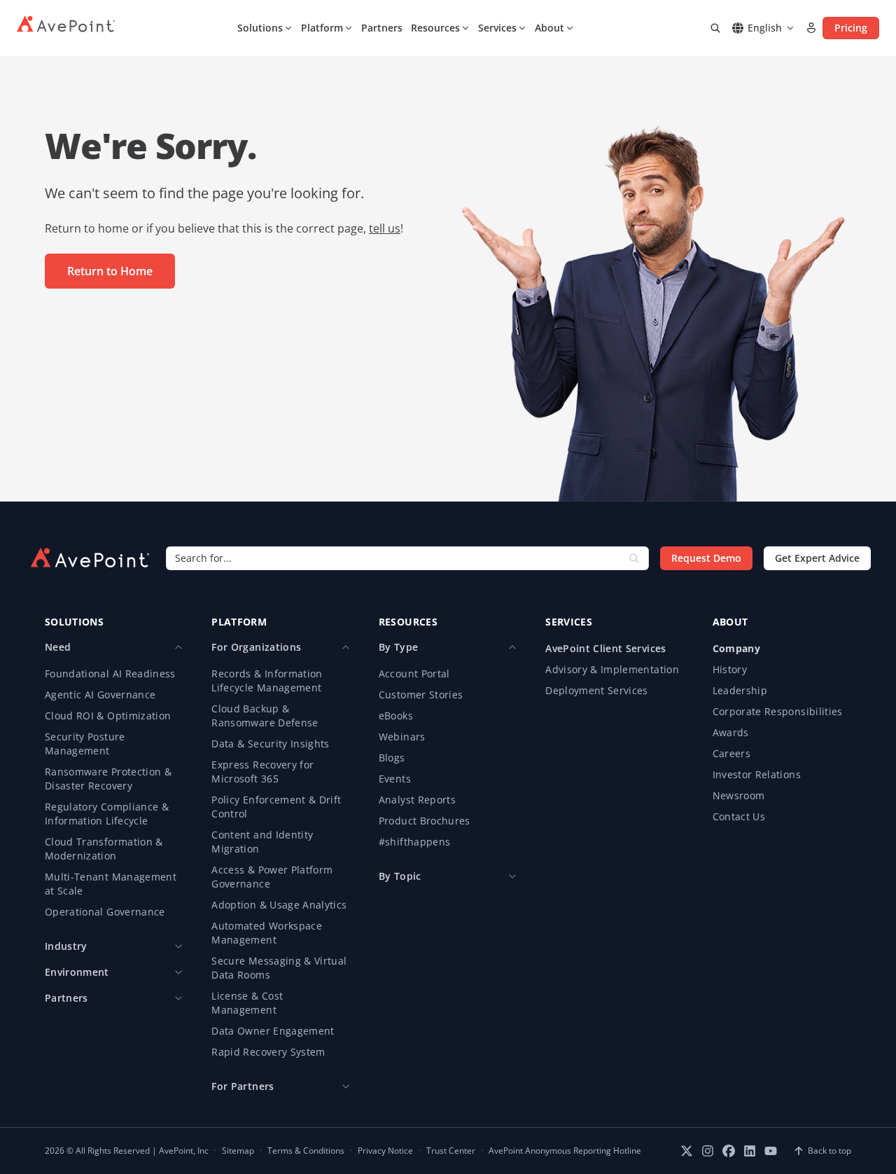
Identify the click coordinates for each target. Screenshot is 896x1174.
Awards (731, 732)
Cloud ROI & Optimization (108, 715)
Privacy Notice (385, 1150)
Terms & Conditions (305, 1150)
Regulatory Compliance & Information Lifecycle (107, 813)
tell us (384, 228)
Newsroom (739, 795)
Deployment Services (596, 690)
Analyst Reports (417, 799)
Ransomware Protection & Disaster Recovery (108, 778)
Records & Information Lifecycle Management (266, 680)
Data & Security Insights (270, 743)
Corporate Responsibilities (778, 711)
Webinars (402, 736)
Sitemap (238, 1150)
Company (736, 648)
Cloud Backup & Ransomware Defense (264, 715)
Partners (381, 27)
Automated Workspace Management (266, 932)
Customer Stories (421, 694)
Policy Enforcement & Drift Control (276, 806)
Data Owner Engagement (272, 1030)
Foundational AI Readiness (110, 673)
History (730, 669)
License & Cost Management (247, 1002)
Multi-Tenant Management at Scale (110, 883)
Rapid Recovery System (268, 1051)
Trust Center (450, 1150)
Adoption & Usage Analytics (278, 904)
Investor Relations (757, 774)
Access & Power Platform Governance (271, 876)
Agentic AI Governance (100, 694)
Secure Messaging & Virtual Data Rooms (278, 967)
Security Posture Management (85, 743)
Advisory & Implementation (612, 669)
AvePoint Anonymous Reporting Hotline (565, 1150)
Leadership (740, 690)
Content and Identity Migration (262, 841)
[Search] (715, 28)
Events (395, 778)
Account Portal (414, 673)
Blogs (392, 757)
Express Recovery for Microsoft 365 (262, 771)
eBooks (396, 715)
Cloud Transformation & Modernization (104, 848)
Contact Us (739, 816)
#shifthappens (415, 841)
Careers (731, 753)
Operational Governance (105, 911)
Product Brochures (424, 820)
